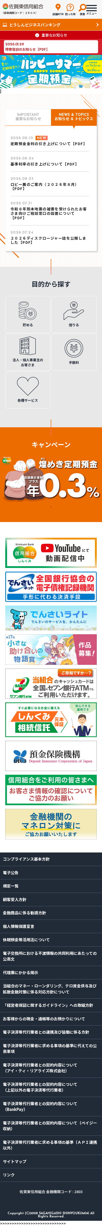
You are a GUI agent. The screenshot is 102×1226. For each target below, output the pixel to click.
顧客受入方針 (14, 899)
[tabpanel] (51, 478)
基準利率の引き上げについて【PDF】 (44, 164)
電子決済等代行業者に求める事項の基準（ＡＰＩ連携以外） (50, 1145)
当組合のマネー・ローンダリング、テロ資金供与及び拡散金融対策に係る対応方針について (50, 988)
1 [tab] (51, 506)
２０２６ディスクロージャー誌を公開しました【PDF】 (48, 240)
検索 (82, 14)
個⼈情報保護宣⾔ (18, 926)
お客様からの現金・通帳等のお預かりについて (44, 1018)
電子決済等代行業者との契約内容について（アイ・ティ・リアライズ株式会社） (40, 1068)
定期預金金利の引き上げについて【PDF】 (48, 143)
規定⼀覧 (11, 886)
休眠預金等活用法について (26, 939)
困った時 (70, 14)
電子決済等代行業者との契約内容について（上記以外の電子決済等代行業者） (40, 1087)
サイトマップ (14, 1161)
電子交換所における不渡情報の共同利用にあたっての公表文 (50, 956)
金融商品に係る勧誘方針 (24, 912)
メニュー (91, 12)
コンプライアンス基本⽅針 (26, 859)
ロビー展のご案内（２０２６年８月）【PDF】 (44, 186)
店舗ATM (58, 14)
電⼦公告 (11, 872)
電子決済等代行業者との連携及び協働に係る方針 (46, 1032)
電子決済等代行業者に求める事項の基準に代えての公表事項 (50, 1048)
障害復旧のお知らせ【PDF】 (27, 49)
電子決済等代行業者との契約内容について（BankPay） (40, 1106)
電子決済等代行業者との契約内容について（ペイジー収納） (50, 1126)
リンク (9, 1174)
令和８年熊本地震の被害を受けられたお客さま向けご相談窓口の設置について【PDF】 (48, 213)
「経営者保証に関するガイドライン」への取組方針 (48, 1005)
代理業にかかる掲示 (20, 972)
